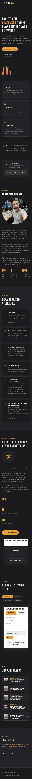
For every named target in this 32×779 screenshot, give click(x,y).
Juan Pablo (8, 3)
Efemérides (18, 596)
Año (7, 630)
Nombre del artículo (10, 617)
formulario (12, 746)
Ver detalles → (25, 152)
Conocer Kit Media (11, 532)
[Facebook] (3, 753)
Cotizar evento (8, 54)
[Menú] (29, 3)
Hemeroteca (18, 600)
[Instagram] (8, 753)
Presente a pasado (11, 613)
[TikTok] (12, 753)
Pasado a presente (21, 613)
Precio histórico (8, 596)
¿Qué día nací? (7, 600)
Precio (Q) (8, 623)
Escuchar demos (11, 49)
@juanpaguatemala (17, 560)
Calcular (9, 637)
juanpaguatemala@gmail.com (19, 744)
